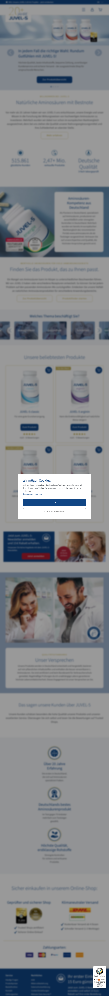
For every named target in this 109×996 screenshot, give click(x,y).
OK (54, 502)
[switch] (99, 985)
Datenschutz (28, 494)
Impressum (39, 494)
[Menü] (104, 968)
